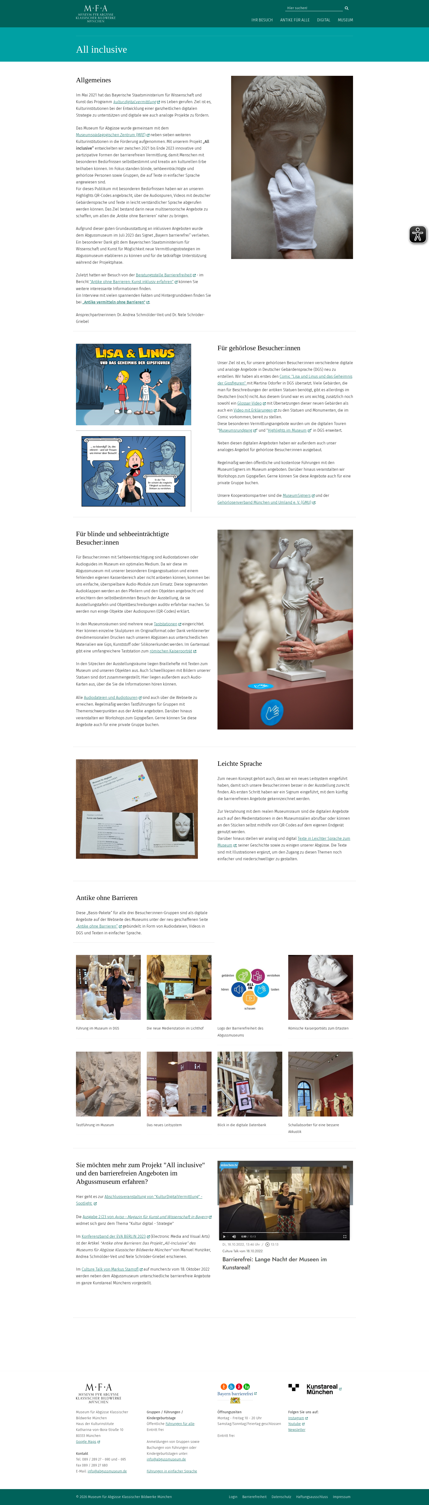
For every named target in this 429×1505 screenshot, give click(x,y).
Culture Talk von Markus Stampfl (110, 1269)
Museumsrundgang (235, 430)
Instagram (296, 1418)
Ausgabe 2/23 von (145, 1216)
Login (233, 1497)
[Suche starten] (347, 8)
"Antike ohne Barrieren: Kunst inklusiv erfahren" (132, 281)
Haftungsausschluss (312, 1497)
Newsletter (296, 1430)
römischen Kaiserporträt (171, 651)
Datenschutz (281, 1497)
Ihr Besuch (262, 20)
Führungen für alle (180, 1424)
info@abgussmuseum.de (107, 1471)
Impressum (342, 1497)
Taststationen (165, 624)
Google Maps (86, 1442)
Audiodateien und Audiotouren (111, 697)
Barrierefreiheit (254, 1497)
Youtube (294, 1424)
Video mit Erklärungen (253, 410)
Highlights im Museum (287, 430)
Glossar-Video (249, 403)
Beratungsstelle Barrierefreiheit (164, 275)
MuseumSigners (297, 495)
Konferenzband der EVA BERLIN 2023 (114, 1236)
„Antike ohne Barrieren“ (97, 926)
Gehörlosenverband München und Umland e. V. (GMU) (264, 502)
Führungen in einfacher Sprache (172, 1471)
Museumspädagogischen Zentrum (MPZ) (110, 134)
